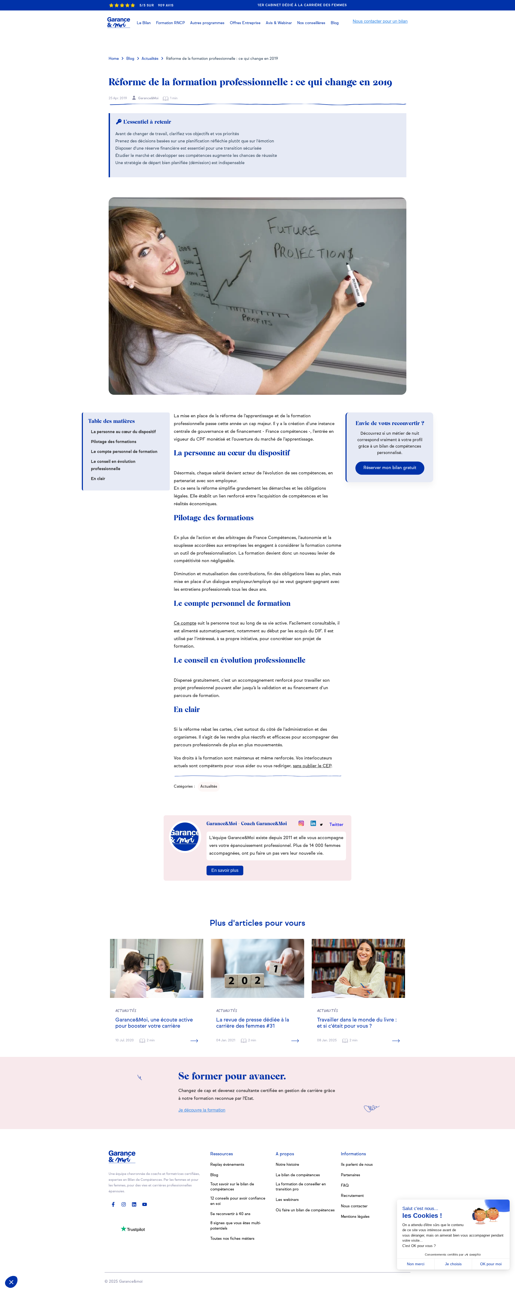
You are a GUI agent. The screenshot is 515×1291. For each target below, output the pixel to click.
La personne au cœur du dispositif (123, 432)
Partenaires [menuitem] (350, 1175)
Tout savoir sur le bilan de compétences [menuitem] (232, 1187)
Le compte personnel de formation (124, 452)
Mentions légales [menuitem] (355, 1217)
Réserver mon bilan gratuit (389, 468)
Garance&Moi (148, 98)
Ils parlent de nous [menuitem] (357, 1165)
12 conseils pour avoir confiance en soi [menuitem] (237, 1201)
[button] (279, 23)
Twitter (336, 825)
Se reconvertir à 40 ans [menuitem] (230, 1214)
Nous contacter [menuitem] (354, 1206)
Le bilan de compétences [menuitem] (298, 1175)
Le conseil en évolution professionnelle (113, 465)
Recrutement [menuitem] (352, 1196)
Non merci (415, 1264)
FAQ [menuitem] (345, 1185)
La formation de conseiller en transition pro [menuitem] (301, 1187)
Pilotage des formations (113, 442)
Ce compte (185, 623)
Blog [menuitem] (214, 1175)
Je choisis (453, 1264)
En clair (98, 479)
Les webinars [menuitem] (287, 1200)
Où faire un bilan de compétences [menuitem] (305, 1210)
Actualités (150, 59)
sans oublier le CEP (312, 766)
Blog (130, 59)
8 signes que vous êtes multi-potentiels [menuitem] (235, 1225)
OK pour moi (491, 1264)
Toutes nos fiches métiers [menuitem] (232, 1239)
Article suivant (383, 41)
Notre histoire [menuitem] (287, 1165)
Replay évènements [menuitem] (227, 1165)
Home (114, 59)
